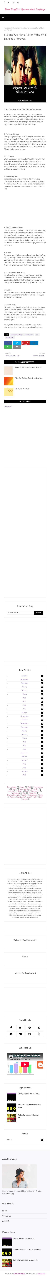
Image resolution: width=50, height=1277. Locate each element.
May (33, 701)
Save (25, 344)
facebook (20, 797)
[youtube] (39, 1033)
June (33, 705)
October (32, 676)
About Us (6, 1221)
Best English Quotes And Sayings (25, 9)
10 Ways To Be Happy (22, 389)
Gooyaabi (41, 1274)
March (32, 694)
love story (34, 791)
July (33, 709)
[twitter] (8, 2)
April (33, 698)
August (32, 712)
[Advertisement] (23, 209)
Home (6, 28)
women (11, 791)
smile (35, 789)
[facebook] (4, 2)
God (29, 787)
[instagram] (13, 2)
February (32, 691)
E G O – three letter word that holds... (29, 1106)
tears (41, 795)
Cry (24, 793)
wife (35, 797)
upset (29, 797)
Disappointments (13, 795)
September (32, 716)
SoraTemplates (19, 1274)
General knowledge (17, 334)
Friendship (15, 793)
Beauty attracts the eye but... (29, 1094)
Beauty (24, 1140)
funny (22, 787)
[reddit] (11, 1033)
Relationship (13, 28)
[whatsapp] (39, 1027)
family (24, 795)
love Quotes (29, 334)
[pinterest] (18, 2)
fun (26, 791)
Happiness (32, 793)
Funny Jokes (11, 787)
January (32, 687)
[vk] (20, 1033)
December (32, 683)
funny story (39, 787)
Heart (19, 791)
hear (40, 797)
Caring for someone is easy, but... (28, 1116)
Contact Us (6, 1216)
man (37, 334)
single (25, 799)
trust (14, 789)
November (32, 679)
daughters (33, 795)
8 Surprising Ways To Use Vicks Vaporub (28, 367)
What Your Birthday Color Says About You (28, 378)
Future (12, 797)
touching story (25, 789)
